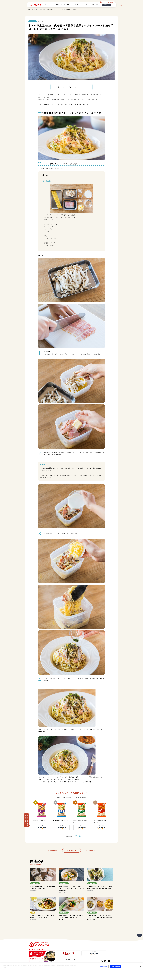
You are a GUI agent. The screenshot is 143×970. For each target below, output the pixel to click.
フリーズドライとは (49, 5)
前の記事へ (53, 850)
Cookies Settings (103, 966)
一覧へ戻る (70, 850)
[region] (71, 966)
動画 (68, 5)
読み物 (33, 9)
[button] (26, 820)
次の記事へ (89, 850)
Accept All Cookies (115, 966)
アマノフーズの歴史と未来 (92, 5)
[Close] (140, 966)
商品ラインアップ (60, 5)
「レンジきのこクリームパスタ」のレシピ (64, 87)
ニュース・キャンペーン (77, 5)
